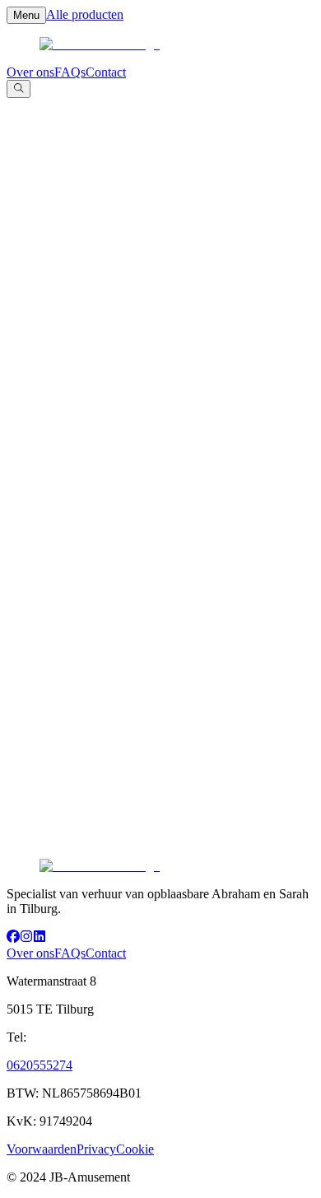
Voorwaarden (42, 1149)
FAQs (70, 72)
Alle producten (84, 14)
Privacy (96, 1149)
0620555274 (39, 1065)
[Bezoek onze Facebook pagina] (13, 938)
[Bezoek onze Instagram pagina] (26, 938)
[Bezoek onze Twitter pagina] (39, 938)
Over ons (30, 72)
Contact (106, 72)
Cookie (135, 1149)
